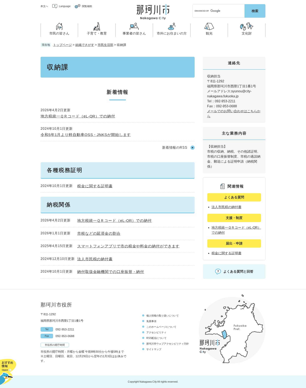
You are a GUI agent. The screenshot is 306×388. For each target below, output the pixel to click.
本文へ (44, 6)
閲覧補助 (87, 6)
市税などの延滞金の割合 (99, 233)
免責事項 (151, 321)
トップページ (62, 45)
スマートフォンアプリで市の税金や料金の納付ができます (128, 246)
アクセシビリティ (156, 332)
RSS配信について (156, 338)
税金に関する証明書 (95, 186)
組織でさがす (84, 45)
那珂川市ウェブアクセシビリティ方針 (167, 343)
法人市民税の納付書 (95, 259)
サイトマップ (153, 349)
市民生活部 (105, 45)
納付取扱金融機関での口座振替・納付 (110, 272)
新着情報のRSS (174, 147)
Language (65, 6)
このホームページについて (161, 326)
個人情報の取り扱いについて (162, 315)
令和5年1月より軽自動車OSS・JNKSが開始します (86, 135)
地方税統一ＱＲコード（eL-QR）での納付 (78, 116)
